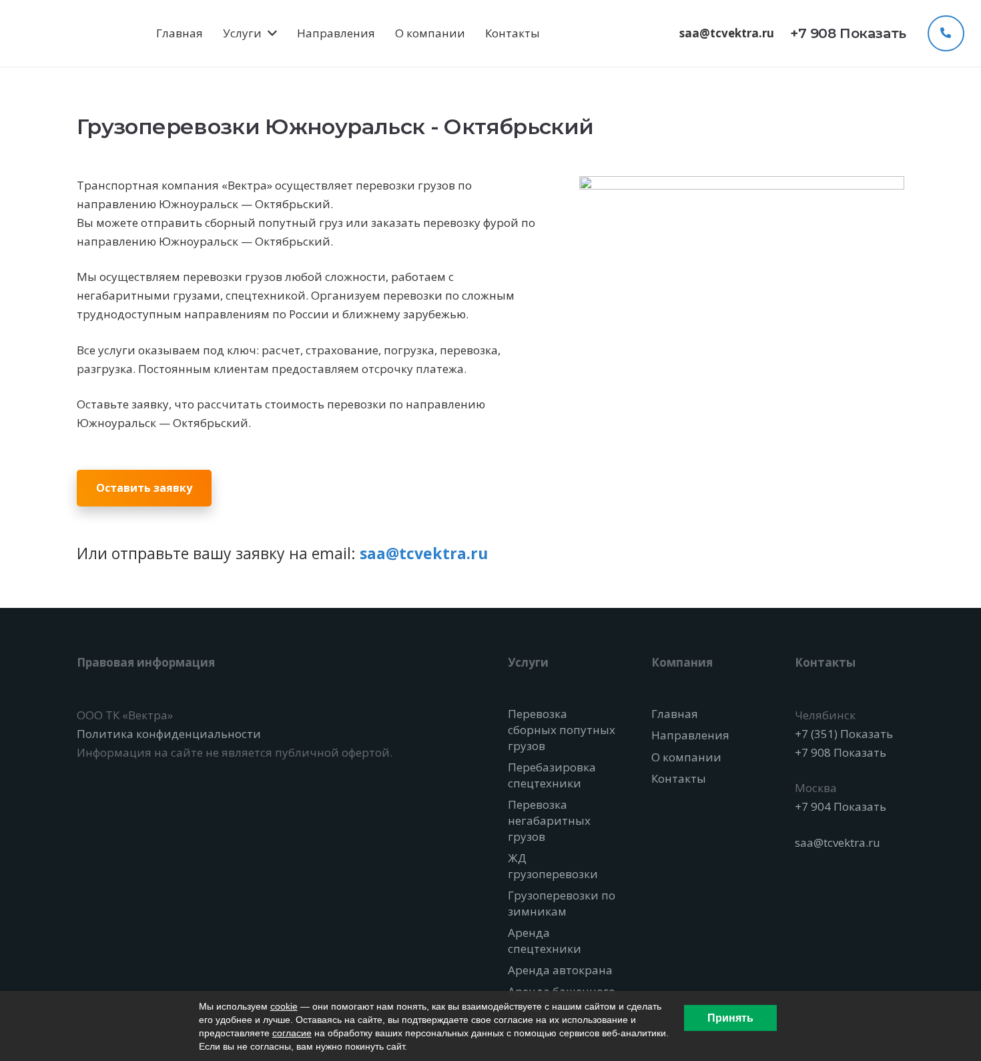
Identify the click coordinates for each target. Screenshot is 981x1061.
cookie (284, 1006)
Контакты (678, 778)
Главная (674, 713)
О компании (686, 757)
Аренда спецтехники (544, 940)
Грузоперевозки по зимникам (561, 903)
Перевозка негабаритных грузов (549, 820)
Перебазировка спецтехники (552, 775)
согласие (292, 1033)
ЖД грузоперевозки (553, 865)
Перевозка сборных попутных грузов (561, 729)
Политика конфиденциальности (169, 733)
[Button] (946, 33)
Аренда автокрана (560, 970)
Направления (690, 735)
